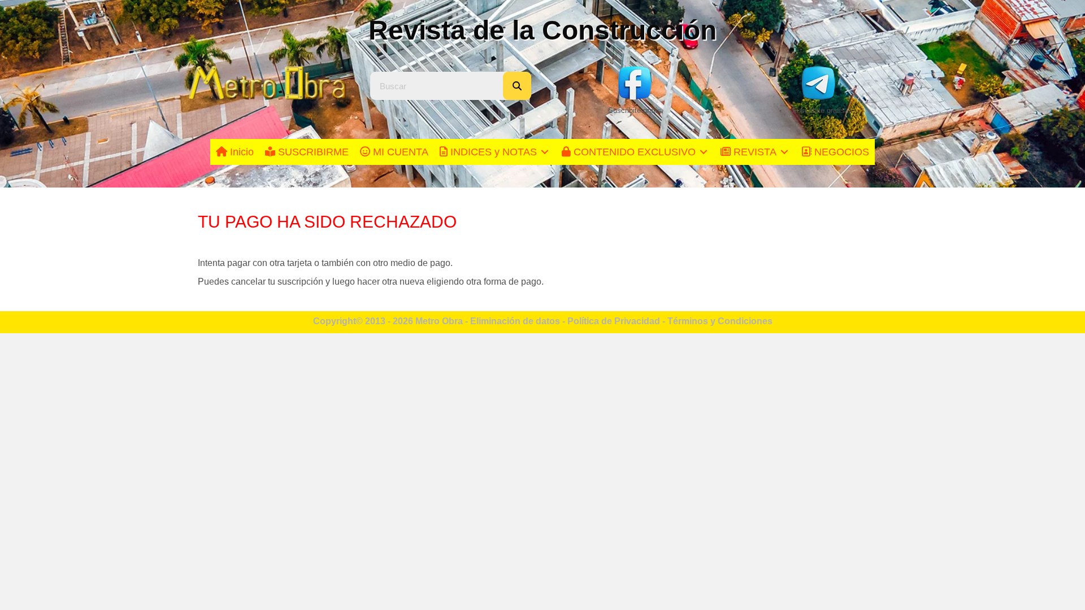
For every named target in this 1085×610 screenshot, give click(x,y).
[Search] (517, 86)
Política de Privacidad (613, 321)
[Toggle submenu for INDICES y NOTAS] (545, 152)
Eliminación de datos (515, 321)
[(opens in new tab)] (635, 82)
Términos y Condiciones (719, 321)
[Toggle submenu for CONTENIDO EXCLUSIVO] (703, 152)
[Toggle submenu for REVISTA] (784, 152)
